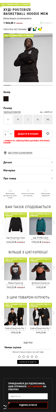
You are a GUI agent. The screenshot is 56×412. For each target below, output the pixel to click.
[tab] (28, 162)
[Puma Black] (6, 99)
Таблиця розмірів (12, 112)
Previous (2, 222)
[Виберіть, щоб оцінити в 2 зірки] (24, 357)
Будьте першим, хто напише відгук (17, 18)
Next (53, 222)
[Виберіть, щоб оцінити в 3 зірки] (28, 357)
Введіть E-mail (16, 396)
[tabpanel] (28, 57)
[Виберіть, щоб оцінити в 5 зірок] (36, 357)
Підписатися (28, 405)
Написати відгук (27, 362)
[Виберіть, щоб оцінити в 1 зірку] (19, 357)
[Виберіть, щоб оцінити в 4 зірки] (32, 357)
